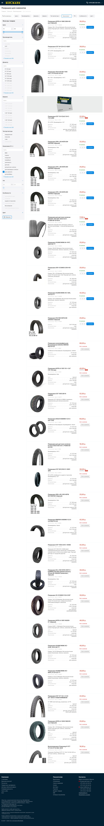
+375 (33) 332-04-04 (85, 785)
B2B (54, 792)
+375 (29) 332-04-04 (85, 783)
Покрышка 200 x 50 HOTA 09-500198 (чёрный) (58, 142)
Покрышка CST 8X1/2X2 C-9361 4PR (59, 470)
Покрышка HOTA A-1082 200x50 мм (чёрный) (59, 22)
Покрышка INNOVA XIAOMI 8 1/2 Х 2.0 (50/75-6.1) (59, 520)
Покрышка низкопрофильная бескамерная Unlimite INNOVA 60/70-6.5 (58, 344)
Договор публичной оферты (9, 787)
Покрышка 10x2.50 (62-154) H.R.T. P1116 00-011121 (57, 72)
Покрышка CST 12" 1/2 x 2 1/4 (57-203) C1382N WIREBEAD (58, 696)
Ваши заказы (56, 779)
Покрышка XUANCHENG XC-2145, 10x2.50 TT (58, 646)
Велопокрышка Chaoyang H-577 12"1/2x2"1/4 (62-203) (59, 747)
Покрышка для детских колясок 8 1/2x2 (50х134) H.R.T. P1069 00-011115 (59, 445)
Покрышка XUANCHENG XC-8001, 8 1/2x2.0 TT (58, 671)
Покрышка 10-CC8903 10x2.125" (59, 595)
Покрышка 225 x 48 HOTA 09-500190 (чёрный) (58, 167)
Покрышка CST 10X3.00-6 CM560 (57, 394)
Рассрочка (4, 783)
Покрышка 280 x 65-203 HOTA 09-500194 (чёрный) (58, 495)
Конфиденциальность (7, 789)
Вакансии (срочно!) (7, 781)
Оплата (55, 785)
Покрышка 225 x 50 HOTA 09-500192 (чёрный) (58, 192)
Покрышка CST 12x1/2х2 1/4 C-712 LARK (58, 117)
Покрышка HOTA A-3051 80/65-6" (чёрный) (59, 621)
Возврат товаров (57, 791)
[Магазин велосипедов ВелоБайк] (13, 2)
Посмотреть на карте (84, 794)
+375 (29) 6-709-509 (85, 789)
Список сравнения (58, 783)
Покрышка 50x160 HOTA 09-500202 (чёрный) (58, 318)
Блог (3, 792)
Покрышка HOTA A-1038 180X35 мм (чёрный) (59, 722)
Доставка (55, 787)
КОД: (56, 24)
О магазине (5, 779)
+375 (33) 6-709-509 (85, 791)
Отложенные (56, 781)
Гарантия (55, 789)
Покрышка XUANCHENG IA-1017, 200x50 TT (59, 243)
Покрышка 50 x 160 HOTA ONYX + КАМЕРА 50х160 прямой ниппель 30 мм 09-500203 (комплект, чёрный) (59, 572)
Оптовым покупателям (59, 794)
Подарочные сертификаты (8, 785)
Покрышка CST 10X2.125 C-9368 (59, 545)
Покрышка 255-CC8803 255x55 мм (59, 268)
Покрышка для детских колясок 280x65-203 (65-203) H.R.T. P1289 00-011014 (59, 218)
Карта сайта (5, 791)
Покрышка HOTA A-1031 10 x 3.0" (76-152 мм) (59, 369)
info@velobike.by (83, 792)
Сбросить (8, 217)
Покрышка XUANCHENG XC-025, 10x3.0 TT (59, 293)
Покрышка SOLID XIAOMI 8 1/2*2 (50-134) (59, 419)
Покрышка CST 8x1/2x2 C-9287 (59, 46)
